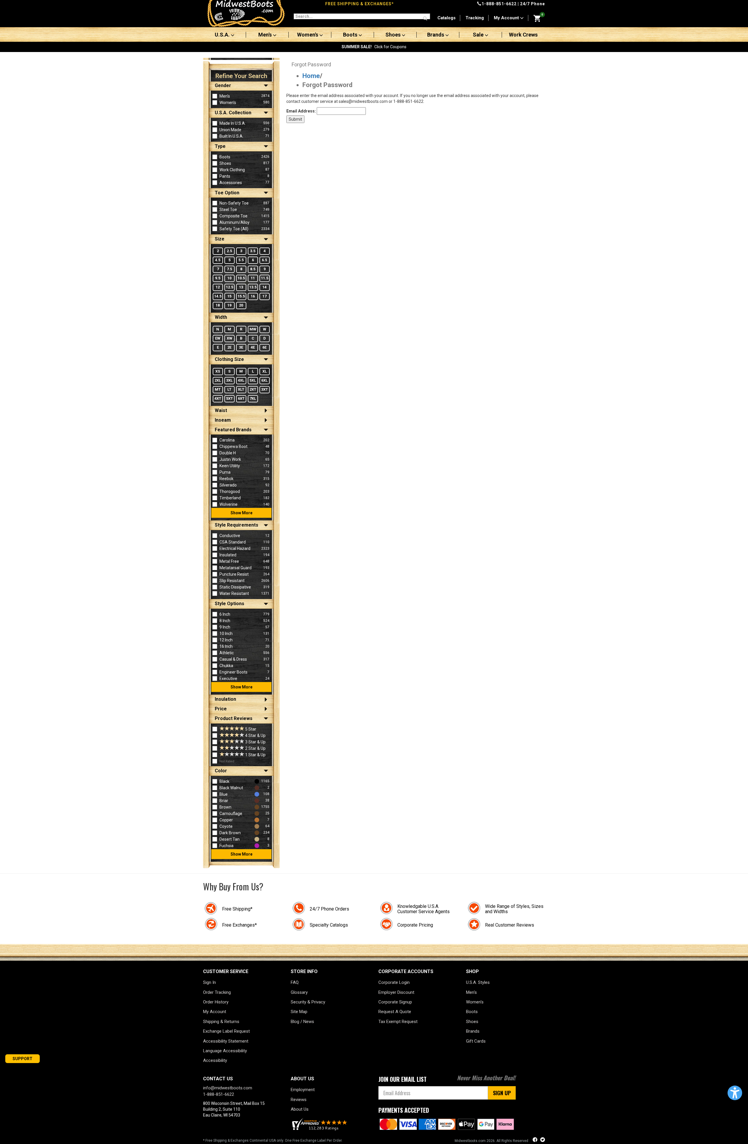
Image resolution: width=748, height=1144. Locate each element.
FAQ (295, 982)
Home (311, 75)
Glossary (299, 992)
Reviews (299, 1099)
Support (22, 1058)
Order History (215, 1002)
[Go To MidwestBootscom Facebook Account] (536, 1140)
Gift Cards (476, 1041)
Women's (308, 35)
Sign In (209, 982)
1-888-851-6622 (499, 3)
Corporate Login (394, 982)
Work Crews (523, 35)
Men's (265, 35)
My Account (507, 17)
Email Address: (301, 111)
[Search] (425, 18)
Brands (436, 35)
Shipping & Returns (221, 1021)
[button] (735, 1093)
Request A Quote (394, 1011)
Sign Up (502, 1093)
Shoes (393, 35)
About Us (300, 1109)
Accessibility (215, 1060)
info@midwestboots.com (227, 1088)
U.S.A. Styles (478, 982)
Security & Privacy (308, 1002)
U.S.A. (223, 35)
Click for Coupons (374, 46)
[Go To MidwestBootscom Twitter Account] (542, 1140)
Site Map (299, 1011)
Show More (241, 512)
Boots (351, 35)
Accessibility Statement (225, 1041)
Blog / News (302, 1021)
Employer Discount (396, 992)
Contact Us (218, 1078)
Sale (479, 35)
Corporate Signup (395, 1002)
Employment (303, 1089)
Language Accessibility (225, 1050)
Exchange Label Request (226, 1031)
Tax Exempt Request (398, 1021)
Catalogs (446, 17)
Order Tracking (217, 992)
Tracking (474, 17)
